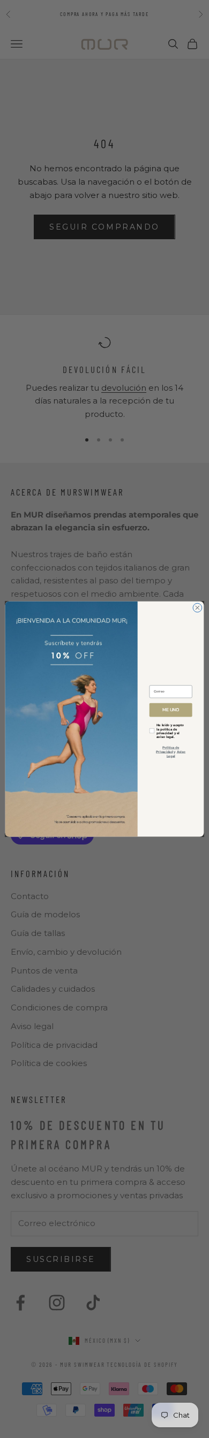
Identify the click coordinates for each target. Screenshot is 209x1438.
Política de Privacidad (167, 750)
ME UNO (170, 709)
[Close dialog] (197, 607)
